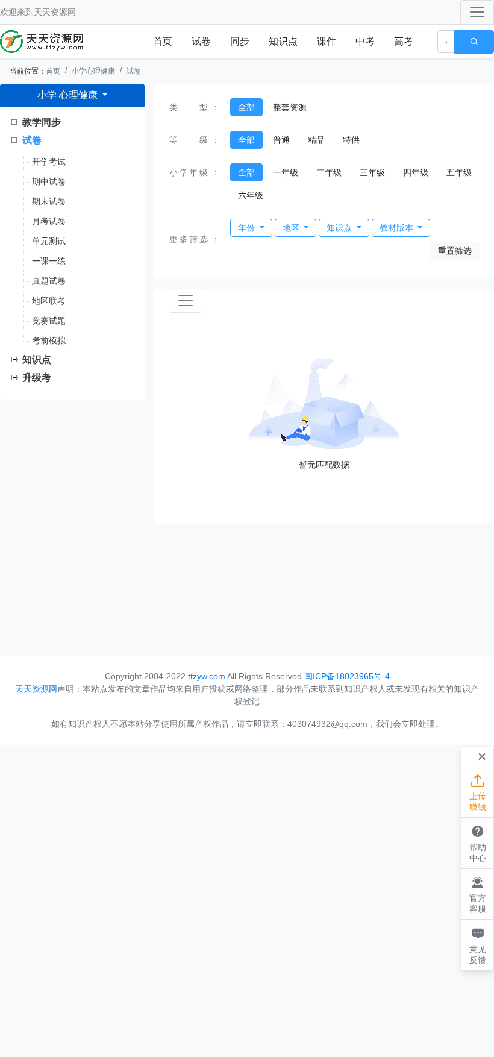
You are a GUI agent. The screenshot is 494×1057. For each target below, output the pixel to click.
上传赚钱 (477, 793)
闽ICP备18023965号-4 (347, 676)
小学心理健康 (93, 71)
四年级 (415, 172)
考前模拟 (49, 340)
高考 (403, 41)
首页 (162, 41)
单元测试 (49, 241)
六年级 (250, 195)
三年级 (372, 172)
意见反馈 (477, 945)
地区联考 (49, 301)
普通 (281, 140)
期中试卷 (49, 181)
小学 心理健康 (68, 95)
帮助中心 (477, 843)
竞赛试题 (49, 320)
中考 (365, 41)
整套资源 (290, 107)
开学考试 (49, 161)
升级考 (36, 377)
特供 (351, 140)
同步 (239, 41)
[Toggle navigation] (477, 12)
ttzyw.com (206, 676)
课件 (326, 41)
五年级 (459, 172)
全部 (246, 107)
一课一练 (49, 261)
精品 (316, 140)
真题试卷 (49, 281)
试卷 (201, 41)
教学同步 (41, 122)
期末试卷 (49, 201)
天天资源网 (55, 12)
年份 (247, 228)
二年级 (329, 172)
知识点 (283, 41)
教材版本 (398, 228)
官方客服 (477, 895)
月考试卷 (49, 221)
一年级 (285, 172)
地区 (292, 228)
